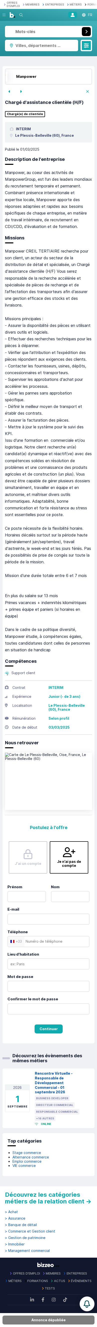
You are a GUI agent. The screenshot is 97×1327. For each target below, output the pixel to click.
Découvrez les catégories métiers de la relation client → (48, 1198)
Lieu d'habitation (23, 954)
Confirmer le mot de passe (32, 999)
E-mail (13, 909)
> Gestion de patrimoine (25, 1238)
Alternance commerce (30, 1157)
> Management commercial (27, 1251)
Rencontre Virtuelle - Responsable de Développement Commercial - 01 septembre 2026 (54, 1082)
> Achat (11, 1212)
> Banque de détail (21, 1225)
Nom (55, 887)
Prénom (14, 887)
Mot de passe (20, 976)
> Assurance (15, 1218)
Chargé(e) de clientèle (25, 114)
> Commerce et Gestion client (30, 1231)
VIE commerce (24, 1165)
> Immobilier (15, 1244)
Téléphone (17, 932)
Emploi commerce (27, 1161)
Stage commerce (26, 1152)
